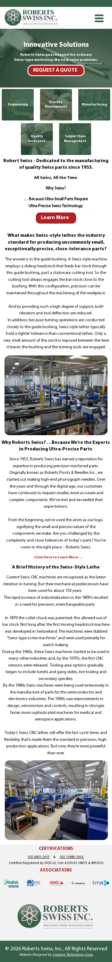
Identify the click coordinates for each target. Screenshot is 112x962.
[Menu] (99, 18)
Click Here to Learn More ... (58, 557)
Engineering (18, 104)
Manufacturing (94, 104)
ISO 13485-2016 (71, 857)
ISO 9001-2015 (39, 857)
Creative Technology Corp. (73, 955)
